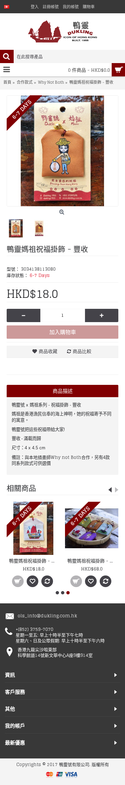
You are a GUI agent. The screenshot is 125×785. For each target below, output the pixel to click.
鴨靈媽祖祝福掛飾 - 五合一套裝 (92, 561)
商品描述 (63, 391)
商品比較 (82, 351)
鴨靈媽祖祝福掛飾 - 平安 (34, 561)
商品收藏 (48, 351)
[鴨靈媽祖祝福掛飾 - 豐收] (62, 151)
